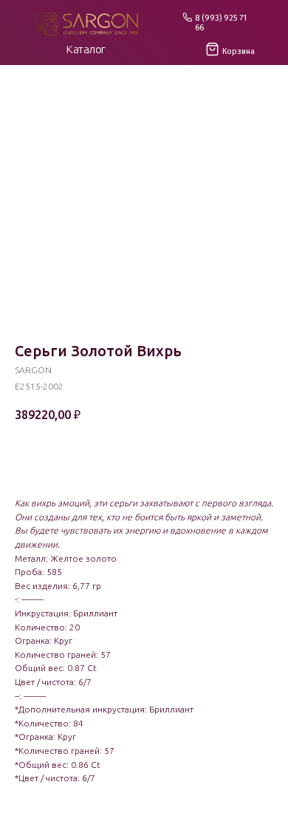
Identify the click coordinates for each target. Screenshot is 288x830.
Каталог (86, 49)
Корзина (238, 51)
